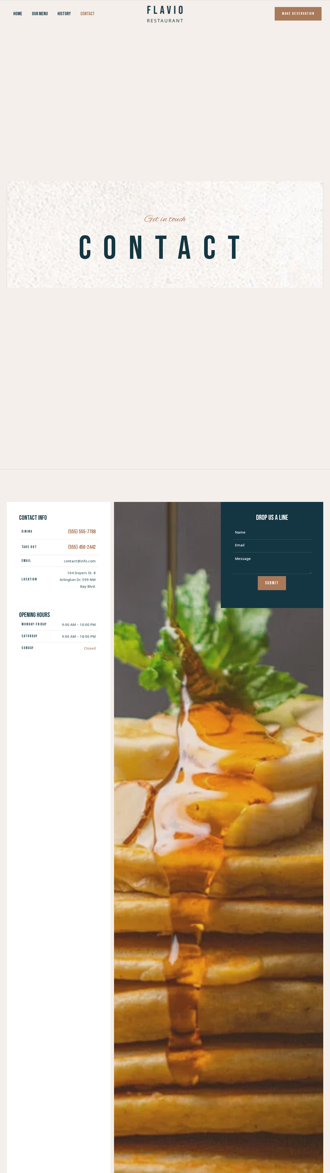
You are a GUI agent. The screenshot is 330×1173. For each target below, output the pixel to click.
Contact (87, 14)
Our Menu (40, 14)
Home (17, 14)
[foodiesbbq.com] (165, 13)
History (64, 14)
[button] (298, 14)
